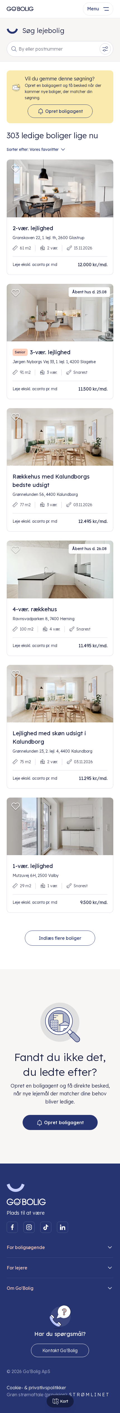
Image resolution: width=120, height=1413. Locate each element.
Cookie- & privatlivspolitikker (36, 1387)
